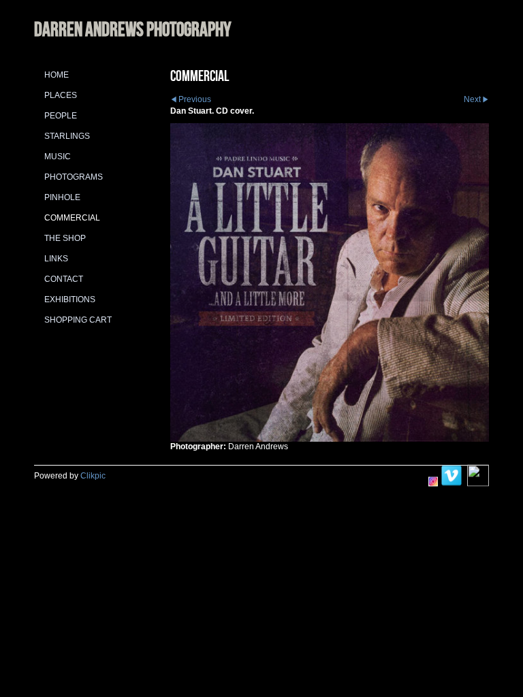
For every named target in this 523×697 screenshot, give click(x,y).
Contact (63, 279)
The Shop (65, 238)
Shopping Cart (78, 320)
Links (56, 258)
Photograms (73, 177)
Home (56, 75)
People (60, 115)
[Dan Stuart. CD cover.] (329, 282)
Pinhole (62, 197)
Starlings (67, 136)
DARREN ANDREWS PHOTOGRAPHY (132, 28)
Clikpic (93, 476)
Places (60, 95)
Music (57, 156)
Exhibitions (69, 299)
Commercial (72, 218)
